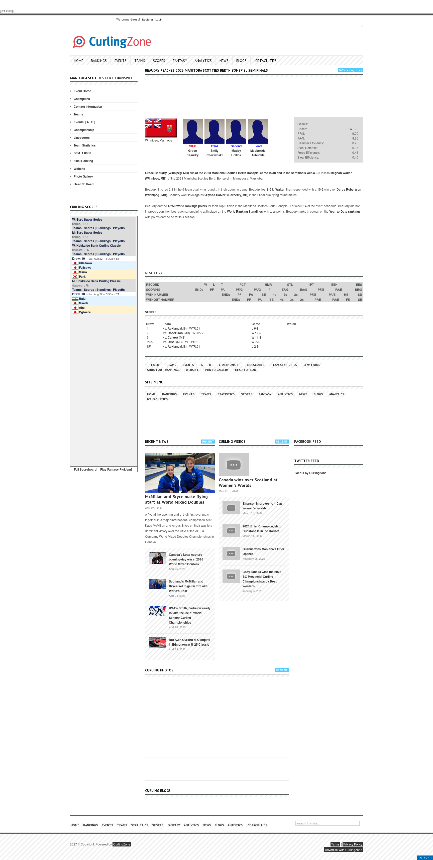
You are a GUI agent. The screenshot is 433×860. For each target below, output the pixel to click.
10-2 (320, 189)
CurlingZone (121, 844)
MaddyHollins (236, 152)
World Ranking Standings (245, 211)
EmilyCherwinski (214, 152)
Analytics (203, 60)
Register (147, 19)
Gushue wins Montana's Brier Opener (263, 551)
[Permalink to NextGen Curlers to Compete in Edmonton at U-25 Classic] (157, 642)
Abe (82, 307)
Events (121, 60)
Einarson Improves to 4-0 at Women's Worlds (262, 505)
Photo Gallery (83, 176)
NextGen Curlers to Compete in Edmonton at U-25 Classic (189, 642)
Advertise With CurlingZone (343, 849)
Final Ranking (83, 161)
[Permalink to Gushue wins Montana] (231, 552)
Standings (103, 228)
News (224, 60)
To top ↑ (425, 857)
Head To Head (83, 184)
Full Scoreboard (85, 469)
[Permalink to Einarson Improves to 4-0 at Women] (231, 507)
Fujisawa (85, 267)
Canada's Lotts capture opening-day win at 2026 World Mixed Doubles (186, 559)
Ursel (171, 342)
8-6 (269, 189)
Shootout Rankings (163, 370)
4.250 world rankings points (187, 206)
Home (78, 60)
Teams (139, 60)
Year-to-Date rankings (345, 211)
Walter (280, 189)
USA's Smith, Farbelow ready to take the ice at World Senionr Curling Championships (189, 615)
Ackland (173, 328)
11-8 (190, 195)
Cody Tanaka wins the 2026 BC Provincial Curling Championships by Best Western (262, 578)
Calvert (173, 337)
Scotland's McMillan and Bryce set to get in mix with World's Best (188, 586)
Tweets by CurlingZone (310, 473)
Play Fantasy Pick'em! (116, 469)
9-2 (318, 173)
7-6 (257, 342)
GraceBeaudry (192, 152)
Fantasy (180, 60)
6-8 (256, 328)
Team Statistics (85, 145)
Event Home (82, 91)
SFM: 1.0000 (82, 153)
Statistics (226, 394)
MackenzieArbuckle (258, 152)
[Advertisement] (104, 389)
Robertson (175, 333)
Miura (83, 272)
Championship (84, 129)
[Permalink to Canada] (157, 557)
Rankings (99, 60)
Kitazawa (85, 263)
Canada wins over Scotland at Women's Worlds (248, 482)
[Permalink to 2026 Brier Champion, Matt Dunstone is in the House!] (231, 530)
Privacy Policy (352, 844)
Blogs (241, 60)
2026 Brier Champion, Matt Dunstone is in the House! (262, 528)
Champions (82, 98)
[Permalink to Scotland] (157, 583)
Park (82, 276)
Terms (335, 844)
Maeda (83, 303)
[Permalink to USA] (157, 610)
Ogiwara (85, 312)
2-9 (256, 346)
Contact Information (88, 106)
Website (79, 168)
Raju (82, 298)
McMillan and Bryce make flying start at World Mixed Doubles (176, 499)
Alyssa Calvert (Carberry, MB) (226, 195)
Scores (159, 60)
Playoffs (119, 228)
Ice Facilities (265, 60)
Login (159, 19)
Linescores (82, 137)
